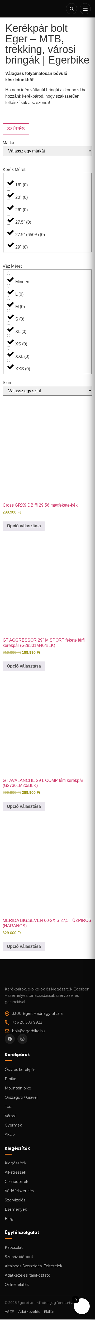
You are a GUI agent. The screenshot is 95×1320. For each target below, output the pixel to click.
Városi (10, 1116)
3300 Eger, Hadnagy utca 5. (37, 1013)
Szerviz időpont (19, 1256)
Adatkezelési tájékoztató (27, 1275)
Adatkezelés (29, 1311)
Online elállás (16, 1284)
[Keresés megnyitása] (71, 8)
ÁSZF (9, 1311)
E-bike (10, 1078)
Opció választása (24, 526)
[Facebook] (10, 1039)
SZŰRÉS (16, 129)
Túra (8, 1106)
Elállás (49, 1311)
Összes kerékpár (20, 1069)
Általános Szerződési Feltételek (33, 1266)
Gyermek (13, 1125)
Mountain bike (18, 1088)
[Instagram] (22, 1039)
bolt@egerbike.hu (28, 1031)
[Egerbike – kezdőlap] (22, 8)
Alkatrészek (15, 1172)
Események (16, 1209)
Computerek (16, 1181)
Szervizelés (15, 1200)
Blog (9, 1218)
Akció (10, 1134)
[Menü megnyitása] (85, 8)
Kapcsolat (14, 1247)
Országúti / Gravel (21, 1097)
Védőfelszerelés (19, 1190)
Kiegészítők (15, 1163)
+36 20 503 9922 (27, 1022)
